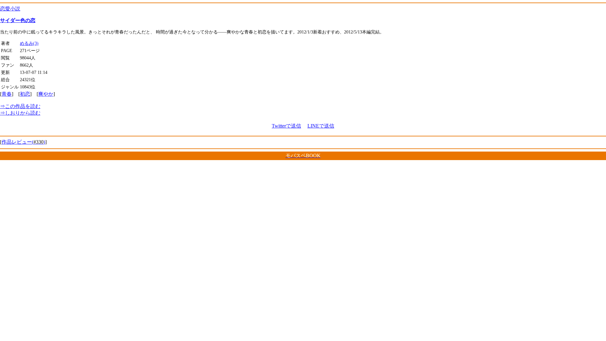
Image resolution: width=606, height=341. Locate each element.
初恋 (25, 94)
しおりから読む (20, 113)
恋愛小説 (10, 8)
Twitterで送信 (286, 126)
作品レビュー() (23, 142)
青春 (7, 94)
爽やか (45, 94)
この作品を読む (20, 106)
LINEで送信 (320, 126)
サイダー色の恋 (17, 20)
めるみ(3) (29, 43)
